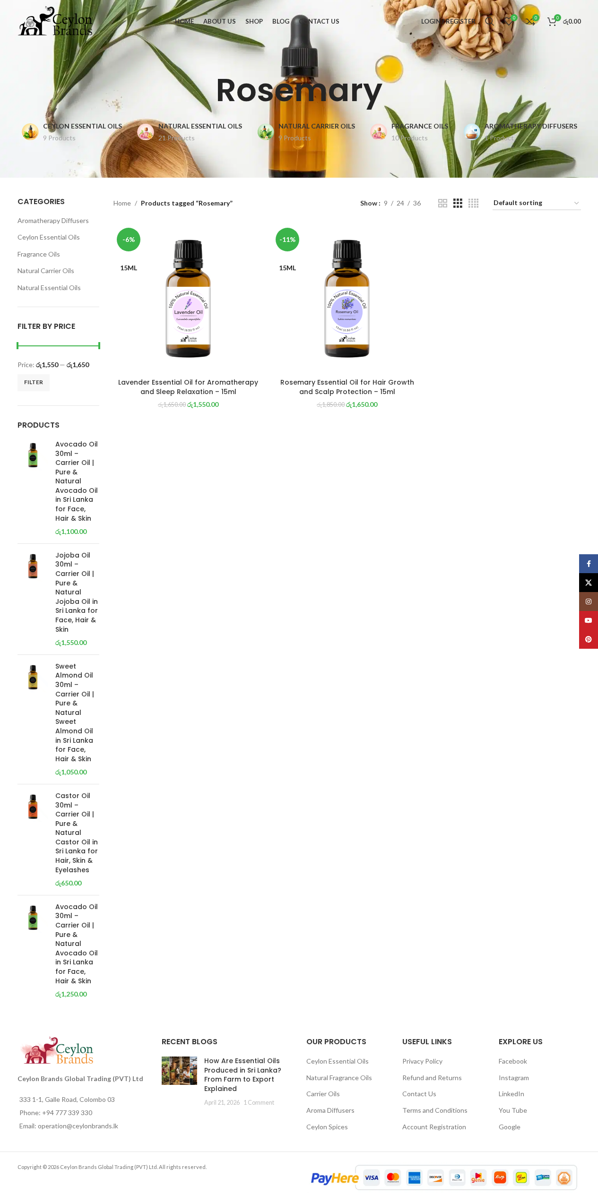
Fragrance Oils (38, 254)
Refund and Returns (432, 1078)
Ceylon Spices (327, 1127)
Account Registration (434, 1127)
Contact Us (419, 1094)
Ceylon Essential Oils (48, 237)
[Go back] (204, 90)
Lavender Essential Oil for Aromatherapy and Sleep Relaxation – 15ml (188, 387)
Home (122, 203)
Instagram (514, 1078)
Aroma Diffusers (330, 1110)
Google (509, 1127)
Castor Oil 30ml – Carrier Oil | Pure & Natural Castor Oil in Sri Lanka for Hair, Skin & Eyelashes (76, 833)
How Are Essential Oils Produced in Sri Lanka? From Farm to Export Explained (242, 1074)
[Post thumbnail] (179, 1082)
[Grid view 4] (473, 203)
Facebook (513, 1061)
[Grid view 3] (457, 203)
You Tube (513, 1110)
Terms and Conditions (435, 1110)
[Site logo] (55, 21)
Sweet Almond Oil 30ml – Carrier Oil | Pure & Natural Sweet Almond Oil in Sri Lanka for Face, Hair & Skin (74, 713)
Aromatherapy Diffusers (53, 220)
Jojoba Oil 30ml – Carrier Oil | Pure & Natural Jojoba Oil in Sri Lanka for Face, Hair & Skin (76, 592)
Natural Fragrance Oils (339, 1078)
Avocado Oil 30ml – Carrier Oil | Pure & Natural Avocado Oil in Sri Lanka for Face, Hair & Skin (76, 481)
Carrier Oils (323, 1094)
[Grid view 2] (442, 203)
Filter (33, 382)
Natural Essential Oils (49, 288)
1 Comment (258, 1102)
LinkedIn (511, 1094)
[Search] (489, 21)
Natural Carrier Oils (45, 270)
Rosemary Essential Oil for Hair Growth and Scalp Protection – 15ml (347, 387)
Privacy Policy (422, 1061)
